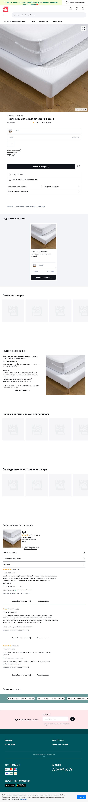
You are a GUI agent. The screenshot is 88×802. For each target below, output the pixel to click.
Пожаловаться (43, 601)
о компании (10, 745)
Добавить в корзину (41, 167)
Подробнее (11, 122)
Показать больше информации (44, 754)
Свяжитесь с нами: (60, 745)
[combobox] (44, 553)
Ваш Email (46, 715)
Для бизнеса (57, 21)
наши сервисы (58, 740)
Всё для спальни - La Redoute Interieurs (21, 698)
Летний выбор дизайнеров (15, 21)
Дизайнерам (43, 21)
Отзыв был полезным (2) (21, 675)
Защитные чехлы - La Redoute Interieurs (51, 698)
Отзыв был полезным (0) (21, 601)
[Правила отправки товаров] (42, 186)
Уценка (32, 21)
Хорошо (81, 797)
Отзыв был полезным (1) (21, 638)
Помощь (8, 740)
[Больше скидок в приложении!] (79, 191)
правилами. (23, 799)
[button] (82, 8)
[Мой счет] (70, 8)
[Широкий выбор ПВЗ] (79, 186)
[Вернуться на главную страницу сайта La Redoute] (5, 9)
